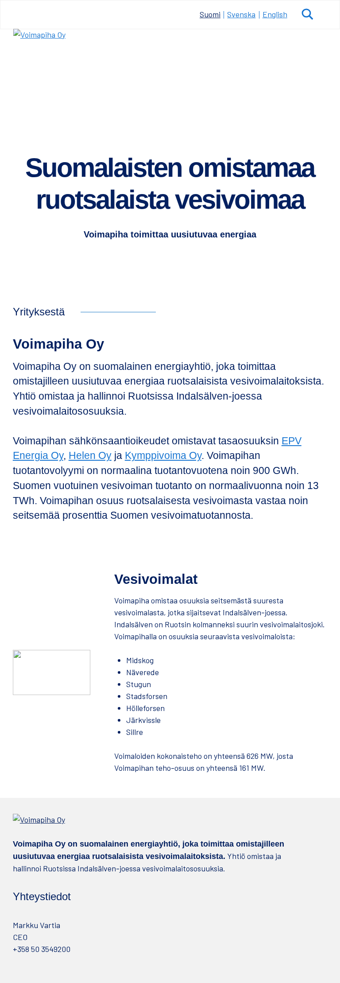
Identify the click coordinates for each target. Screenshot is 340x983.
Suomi (210, 14)
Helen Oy (90, 455)
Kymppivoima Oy (163, 455)
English (275, 14)
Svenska (241, 14)
